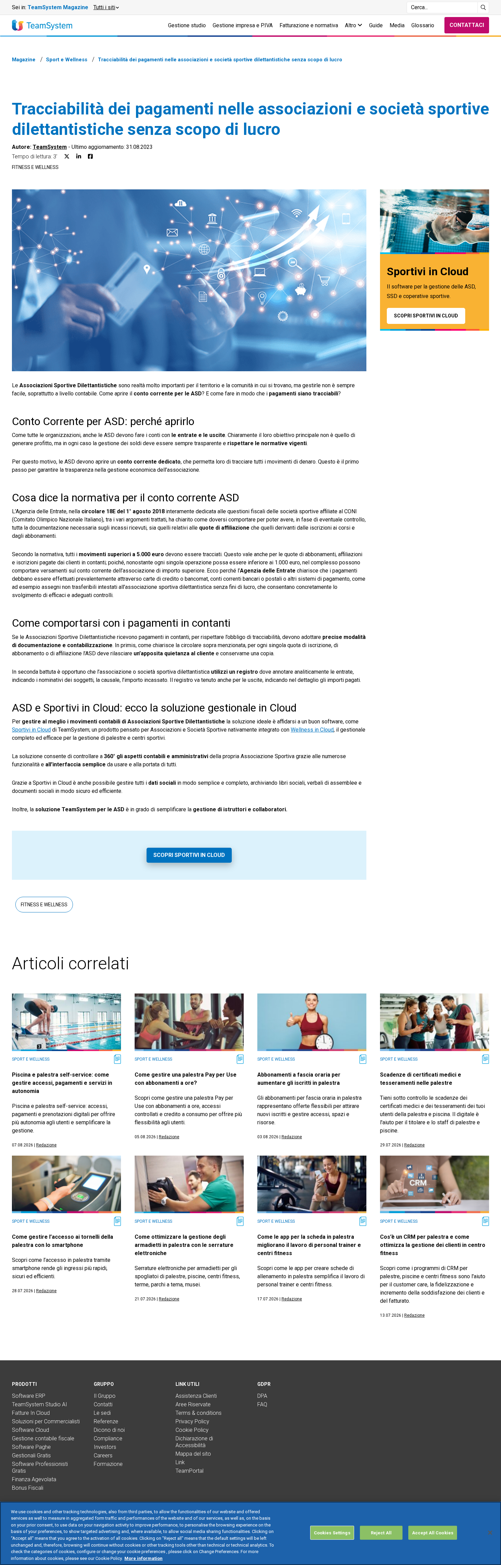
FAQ (262, 1404)
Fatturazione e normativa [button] (308, 25)
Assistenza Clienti (196, 1396)
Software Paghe (31, 1447)
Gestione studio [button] (187, 25)
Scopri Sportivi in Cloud (189, 855)
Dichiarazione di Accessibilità (194, 1442)
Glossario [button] (422, 25)
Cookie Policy (192, 1430)
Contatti (103, 1404)
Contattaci (467, 25)
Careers (103, 1455)
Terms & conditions (199, 1413)
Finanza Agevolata (34, 1479)
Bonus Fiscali (27, 1488)
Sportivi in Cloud (31, 729)
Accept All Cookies (432, 1532)
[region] (250, 1533)
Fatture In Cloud (31, 1413)
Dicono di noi (109, 1430)
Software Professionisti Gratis (40, 1467)
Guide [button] (376, 25)
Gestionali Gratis (31, 1455)
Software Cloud (30, 1430)
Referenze (106, 1421)
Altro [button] (351, 25)
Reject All (381, 1532)
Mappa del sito (193, 1454)
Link (180, 1462)
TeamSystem (50, 147)
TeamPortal (189, 1471)
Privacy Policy (192, 1421)
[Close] (490, 1532)
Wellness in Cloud (312, 729)
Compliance (108, 1438)
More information (143, 1558)
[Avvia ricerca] (483, 7)
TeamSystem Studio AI (39, 1404)
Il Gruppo (105, 1396)
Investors (105, 1447)
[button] (105, 7)
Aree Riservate (193, 1404)
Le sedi (102, 1413)
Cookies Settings (332, 1532)
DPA (262, 1396)
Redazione (46, 1145)
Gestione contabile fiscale (43, 1438)
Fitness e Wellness (35, 167)
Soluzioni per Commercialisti (46, 1421)
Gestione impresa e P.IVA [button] (243, 25)
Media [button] (397, 25)
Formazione (108, 1464)
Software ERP (28, 1396)
